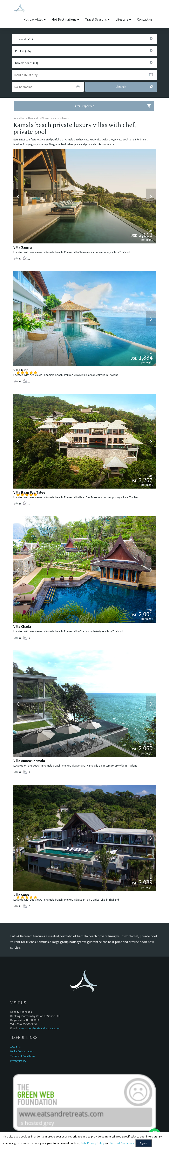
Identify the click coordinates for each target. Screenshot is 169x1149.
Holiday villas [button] (33, 19)
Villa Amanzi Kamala (29, 760)
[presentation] (18, 196)
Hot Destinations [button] (64, 19)
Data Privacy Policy (92, 1143)
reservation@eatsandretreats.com (39, 1028)
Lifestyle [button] (122, 19)
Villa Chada (22, 626)
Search (121, 87)
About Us (15, 1047)
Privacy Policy (18, 1061)
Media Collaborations (22, 1051)
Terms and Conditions (22, 1056)
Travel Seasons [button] (96, 19)
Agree (143, 1143)
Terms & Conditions (122, 1143)
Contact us (145, 19)
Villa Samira (22, 247)
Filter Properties (84, 106)
